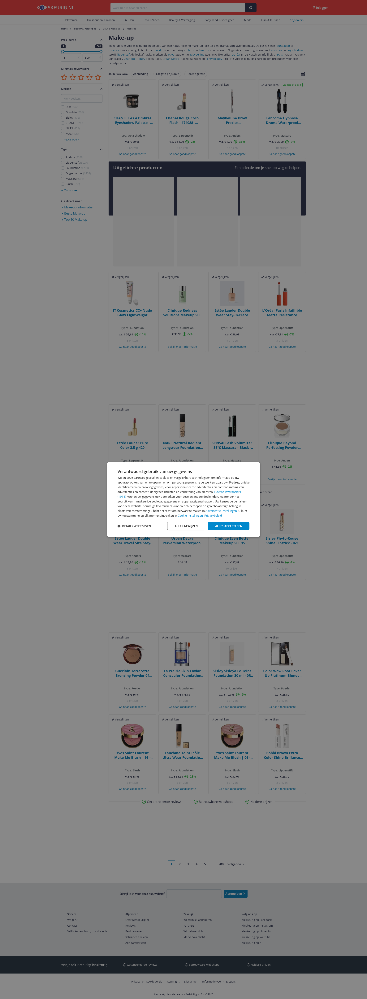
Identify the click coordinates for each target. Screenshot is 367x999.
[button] (134, 526)
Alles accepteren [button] (228, 526)
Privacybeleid (213, 515)
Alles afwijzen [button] (186, 526)
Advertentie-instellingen (221, 511)
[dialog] (183, 499)
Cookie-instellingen (190, 515)
